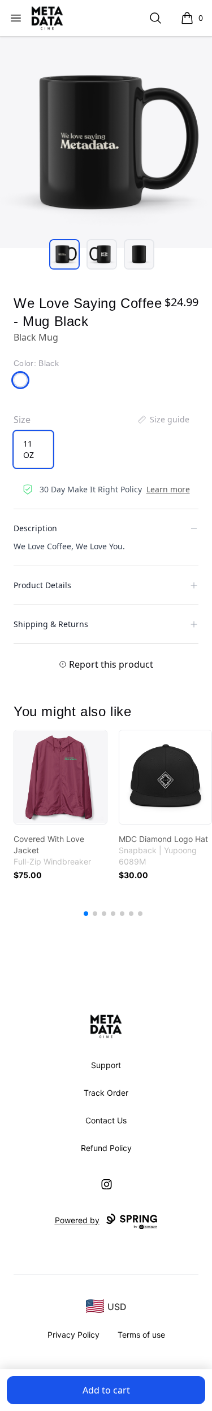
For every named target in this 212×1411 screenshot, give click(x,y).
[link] (60, 777)
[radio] (33, 449)
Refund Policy (106, 1148)
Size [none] (22, 419)
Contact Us (106, 1120)
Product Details (42, 585)
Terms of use (141, 1334)
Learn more (168, 489)
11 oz (28, 449)
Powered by (77, 1220)
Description (35, 528)
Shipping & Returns (51, 624)
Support (106, 1065)
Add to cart (106, 1390)
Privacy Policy (73, 1334)
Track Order (106, 1092)
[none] (162, 419)
